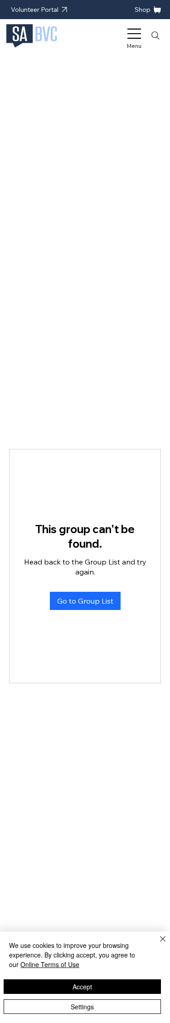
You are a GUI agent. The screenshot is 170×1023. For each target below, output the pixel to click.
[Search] (155, 35)
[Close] (157, 944)
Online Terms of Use (49, 964)
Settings (82, 1006)
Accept (82, 986)
